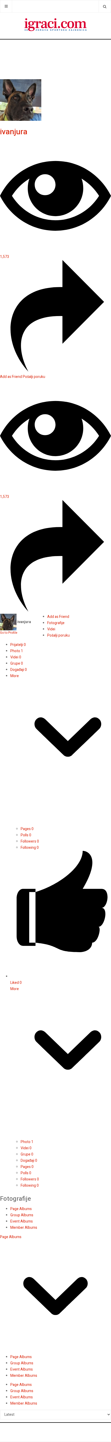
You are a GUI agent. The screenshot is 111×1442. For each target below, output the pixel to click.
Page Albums (21, 1209)
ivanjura (13, 132)
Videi (15, 657)
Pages (27, 829)
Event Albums (21, 1221)
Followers (30, 841)
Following (30, 847)
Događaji (18, 669)
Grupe (16, 663)
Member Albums (23, 1227)
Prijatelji (18, 644)
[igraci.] (55, 26)
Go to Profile (8, 633)
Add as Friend (11, 376)
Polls (26, 835)
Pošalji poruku (34, 376)
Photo (16, 651)
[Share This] (55, 370)
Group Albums (21, 1215)
